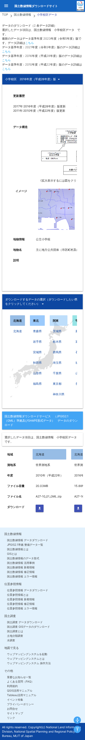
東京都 (57, 383)
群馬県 (57, 352)
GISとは (12, 553)
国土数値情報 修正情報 (21, 571)
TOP (5, 14)
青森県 (37, 331)
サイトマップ (15, 713)
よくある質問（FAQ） (20, 681)
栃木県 (57, 341)
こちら (29, 43)
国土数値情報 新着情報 (21, 567)
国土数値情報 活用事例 (21, 562)
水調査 (11, 640)
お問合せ (12, 708)
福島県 (37, 383)
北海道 (17, 331)
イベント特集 (15, 699)
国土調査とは (15, 631)
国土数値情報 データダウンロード (27, 540)
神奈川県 (58, 394)
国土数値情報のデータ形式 (23, 558)
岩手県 (37, 341)
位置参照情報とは (17, 594)
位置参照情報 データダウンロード (27, 590)
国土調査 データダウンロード (25, 622)
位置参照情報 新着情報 (21, 599)
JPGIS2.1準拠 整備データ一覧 (25, 544)
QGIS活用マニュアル (19, 690)
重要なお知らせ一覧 (19, 677)
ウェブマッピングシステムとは (26, 658)
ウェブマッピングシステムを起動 (27, 654)
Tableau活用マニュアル (21, 695)
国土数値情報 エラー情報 (22, 576)
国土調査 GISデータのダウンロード (28, 626)
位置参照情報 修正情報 (21, 603)
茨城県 (57, 331)
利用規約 (12, 686)
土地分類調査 (15, 635)
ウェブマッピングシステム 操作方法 (29, 663)
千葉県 (57, 373)
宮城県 (37, 352)
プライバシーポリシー (20, 704)
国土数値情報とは (17, 549)
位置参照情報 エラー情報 (22, 608)
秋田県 (37, 362)
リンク (11, 717)
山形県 (37, 373)
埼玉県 (57, 362)
